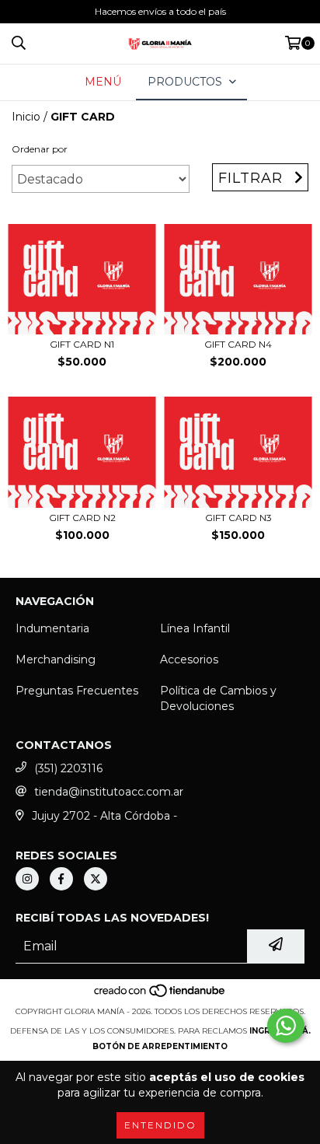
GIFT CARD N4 (238, 344)
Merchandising (56, 659)
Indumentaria (52, 628)
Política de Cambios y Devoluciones (218, 698)
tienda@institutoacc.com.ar (108, 792)
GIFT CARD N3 (238, 517)
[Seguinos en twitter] (95, 878)
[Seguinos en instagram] (27, 878)
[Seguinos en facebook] (61, 878)
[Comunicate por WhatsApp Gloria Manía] (285, 1026)
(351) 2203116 (68, 768)
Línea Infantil (195, 628)
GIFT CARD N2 (82, 517)
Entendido (160, 1125)
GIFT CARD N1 (82, 344)
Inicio (26, 117)
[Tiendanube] (160, 996)
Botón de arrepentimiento (160, 1046)
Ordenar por (40, 149)
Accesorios (189, 659)
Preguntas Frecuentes (77, 691)
